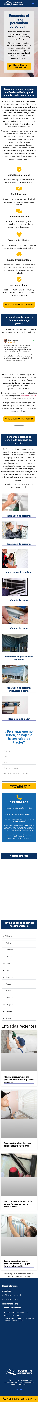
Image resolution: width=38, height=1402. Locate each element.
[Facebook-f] (17, 1389)
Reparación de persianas (19, 544)
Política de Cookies (10, 1299)
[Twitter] (21, 1389)
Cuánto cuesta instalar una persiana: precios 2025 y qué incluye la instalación (17, 1264)
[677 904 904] (19, 797)
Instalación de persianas (19, 515)
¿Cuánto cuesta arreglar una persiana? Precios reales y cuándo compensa (19, 1079)
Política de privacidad (11, 1295)
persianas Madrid (28, 395)
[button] (32, 3)
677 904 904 (19, 802)
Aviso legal (6, 1291)
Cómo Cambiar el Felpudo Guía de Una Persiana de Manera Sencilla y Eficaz (18, 1204)
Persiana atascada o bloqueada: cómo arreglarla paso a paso (18, 1144)
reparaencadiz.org (10, 1304)
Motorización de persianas (19, 572)
